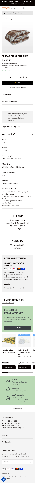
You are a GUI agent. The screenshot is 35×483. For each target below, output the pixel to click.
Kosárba (23, 77)
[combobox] (17, 13)
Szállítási (5, 65)
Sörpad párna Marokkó (13, 19)
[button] (28, 8)
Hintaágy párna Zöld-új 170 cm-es (8, 351)
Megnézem (17, 327)
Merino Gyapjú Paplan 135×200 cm (24, 352)
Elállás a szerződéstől (7, 476)
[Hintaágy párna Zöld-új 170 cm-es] (9, 341)
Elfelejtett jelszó (6, 478)
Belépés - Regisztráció (20, 476)
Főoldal (4, 19)
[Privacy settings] (3, 479)
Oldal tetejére (17, 408)
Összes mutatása (8, 303)
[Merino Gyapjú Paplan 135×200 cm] (24, 341)
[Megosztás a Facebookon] (15, 126)
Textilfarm (8, 473)
